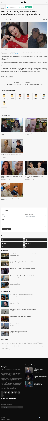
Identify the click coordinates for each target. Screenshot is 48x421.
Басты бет (2, 5)
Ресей (21, 345)
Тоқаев (3, 343)
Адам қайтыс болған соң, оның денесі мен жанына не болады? (23, 253)
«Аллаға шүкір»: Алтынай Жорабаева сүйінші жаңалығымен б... (34, 177)
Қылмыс (38, 345)
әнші (20, 343)
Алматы (7, 343)
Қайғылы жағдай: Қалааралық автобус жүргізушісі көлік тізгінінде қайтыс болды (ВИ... (12, 85)
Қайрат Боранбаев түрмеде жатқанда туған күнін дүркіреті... (40, 369)
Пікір (3, 219)
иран (17, 345)
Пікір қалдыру (7, 229)
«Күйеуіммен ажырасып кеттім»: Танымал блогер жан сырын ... (12, 133)
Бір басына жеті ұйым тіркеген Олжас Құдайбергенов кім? (38, 383)
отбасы (40, 343)
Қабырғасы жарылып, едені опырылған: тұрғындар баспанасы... (23, 309)
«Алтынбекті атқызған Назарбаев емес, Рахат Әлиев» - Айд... (40, 376)
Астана (12, 343)
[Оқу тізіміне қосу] (46, 19)
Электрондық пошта (29, 214)
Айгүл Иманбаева (9, 76)
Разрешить (28, 7)
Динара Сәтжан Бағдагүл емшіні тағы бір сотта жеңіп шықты (11, 177)
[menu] (1, 2)
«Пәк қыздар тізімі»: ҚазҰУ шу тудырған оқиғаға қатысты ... (22, 323)
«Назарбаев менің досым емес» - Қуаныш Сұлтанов (20, 316)
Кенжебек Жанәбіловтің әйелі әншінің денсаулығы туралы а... (11, 155)
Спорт (8, 345)
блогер (35, 343)
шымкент (3, 345)
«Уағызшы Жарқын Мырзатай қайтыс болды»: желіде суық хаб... (23, 261)
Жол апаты (30, 343)
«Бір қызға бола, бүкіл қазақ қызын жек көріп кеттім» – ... (21, 301)
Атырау (24, 343)
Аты (3, 214)
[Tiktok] (8, 392)
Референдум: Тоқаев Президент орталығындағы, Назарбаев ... (22, 294)
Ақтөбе (7, 348)
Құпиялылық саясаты (5, 419)
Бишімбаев (26, 345)
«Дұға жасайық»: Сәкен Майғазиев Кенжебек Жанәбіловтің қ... (22, 275)
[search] (46, 2)
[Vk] (19, 392)
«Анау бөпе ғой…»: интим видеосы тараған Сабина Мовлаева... (22, 268)
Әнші (13, 345)
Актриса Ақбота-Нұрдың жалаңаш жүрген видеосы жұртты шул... (23, 283)
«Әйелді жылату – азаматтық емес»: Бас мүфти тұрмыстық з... (10, 199)
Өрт (42, 345)
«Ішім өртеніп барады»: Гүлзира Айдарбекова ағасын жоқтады (35, 133)
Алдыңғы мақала (19, 82)
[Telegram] (15, 392)
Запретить (21, 7)
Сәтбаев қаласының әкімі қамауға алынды (18, 331)
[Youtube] (12, 392)
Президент (32, 345)
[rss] (2, 395)
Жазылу (20, 407)
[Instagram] (5, 392)
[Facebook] (2, 392)
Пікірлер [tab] (6, 210)
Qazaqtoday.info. (15, 53)
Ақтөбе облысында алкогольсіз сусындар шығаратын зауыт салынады (34, 85)
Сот (16, 343)
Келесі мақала (28, 82)
